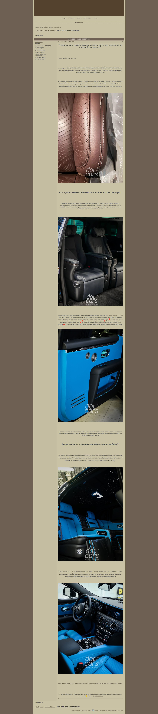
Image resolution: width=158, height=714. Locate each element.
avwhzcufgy (39, 42)
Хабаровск (39, 31)
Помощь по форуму (86, 710)
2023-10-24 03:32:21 (69, 41)
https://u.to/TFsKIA (98, 696)
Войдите (46, 27)
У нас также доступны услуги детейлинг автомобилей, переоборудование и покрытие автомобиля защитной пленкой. (90, 683)
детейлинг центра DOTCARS (115, 315)
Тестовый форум (50, 31)
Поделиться (61, 41)
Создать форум (76, 710)
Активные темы (79, 22)
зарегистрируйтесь (56, 27)
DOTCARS (72, 571)
